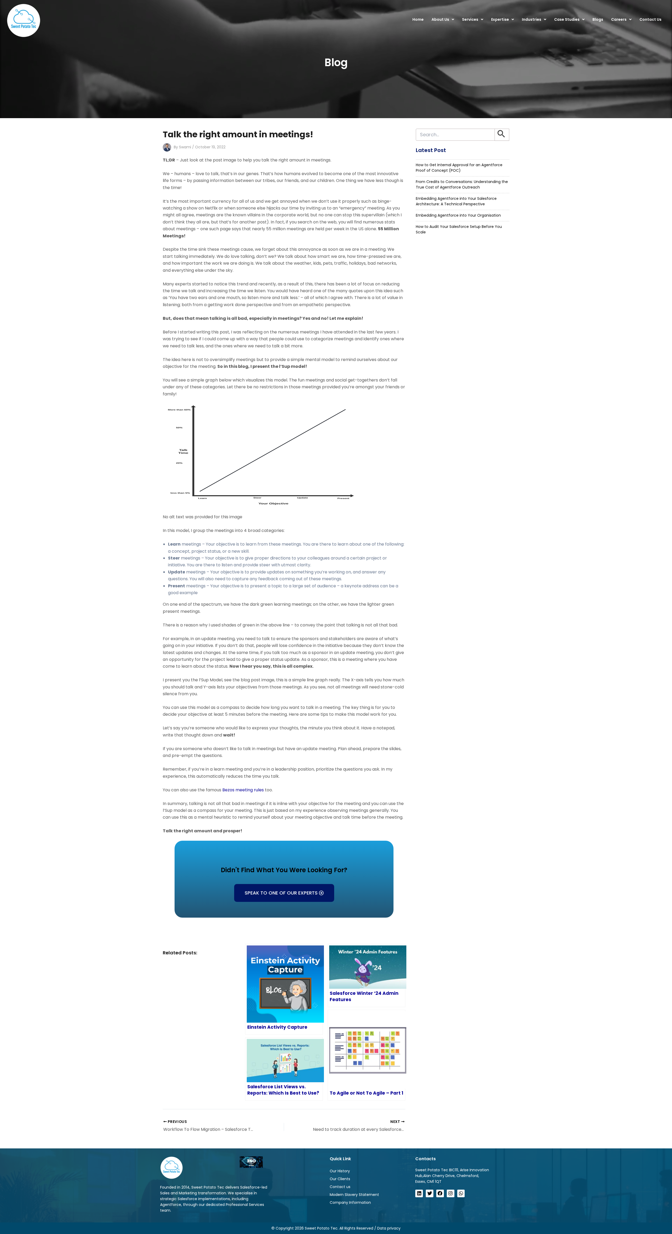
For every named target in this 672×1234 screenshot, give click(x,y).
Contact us (340, 1186)
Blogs (597, 19)
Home (418, 19)
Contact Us (650, 19)
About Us (440, 19)
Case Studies (567, 19)
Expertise (500, 19)
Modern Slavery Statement (354, 1194)
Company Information (350, 1202)
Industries (531, 19)
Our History (340, 1171)
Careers (619, 19)
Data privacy (389, 1228)
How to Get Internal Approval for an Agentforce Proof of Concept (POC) (459, 167)
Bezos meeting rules (243, 790)
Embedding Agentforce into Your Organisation (458, 215)
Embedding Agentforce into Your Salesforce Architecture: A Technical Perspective (456, 201)
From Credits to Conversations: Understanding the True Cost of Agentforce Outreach (462, 184)
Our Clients (340, 1178)
